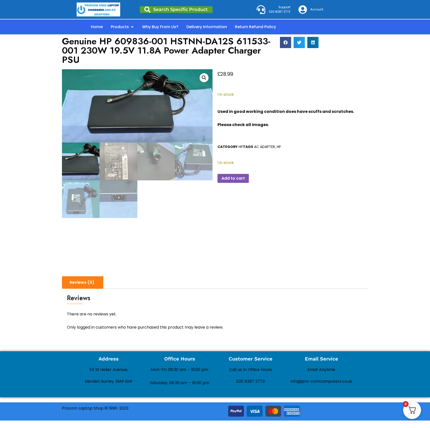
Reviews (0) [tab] (82, 282)
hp (279, 146)
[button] (285, 42)
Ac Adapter (264, 146)
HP (241, 146)
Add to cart (233, 178)
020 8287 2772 (250, 381)
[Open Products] (132, 27)
